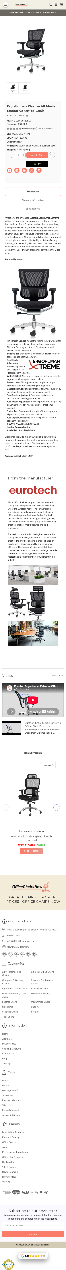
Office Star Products (12, 1157)
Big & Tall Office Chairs (42, 972)
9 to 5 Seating (9, 1167)
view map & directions (18, 947)
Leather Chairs (9, 1001)
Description (33, 191)
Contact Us (8, 1053)
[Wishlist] (52, 155)
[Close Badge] (47, 1253)
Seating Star (8, 1162)
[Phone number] (51, 5)
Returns (6, 1085)
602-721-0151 (14, 935)
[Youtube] (22, 954)
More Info (50, 765)
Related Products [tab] (33, 753)
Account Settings (11, 1115)
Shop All (35, 1007)
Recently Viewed (10, 1110)
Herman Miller (9, 1177)
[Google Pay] (37, 164)
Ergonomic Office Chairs (14, 988)
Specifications (33, 208)
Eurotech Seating (10, 1137)
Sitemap (6, 1063)
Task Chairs (8, 1016)
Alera (5, 1147)
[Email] (16, 170)
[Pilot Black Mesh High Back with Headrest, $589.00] (31, 795)
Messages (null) (10, 1090)
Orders (5, 1080)
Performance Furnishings (15, 1152)
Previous (6, 807)
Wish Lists (7, 1105)
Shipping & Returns (11, 1048)
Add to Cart (31, 851)
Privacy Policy (9, 1043)
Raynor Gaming (10, 1172)
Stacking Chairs (10, 1011)
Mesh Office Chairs (40, 1001)
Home (5, 1033)
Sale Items (7, 1007)
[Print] (24, 170)
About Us (7, 1038)
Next (56, 807)
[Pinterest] (39, 170)
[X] (31, 170)
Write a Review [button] (45, 128)
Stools (34, 1011)
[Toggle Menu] (5, 4)
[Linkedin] (34, 954)
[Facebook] (9, 170)
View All (6, 1181)
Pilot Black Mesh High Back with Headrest (31, 838)
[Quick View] (52, 765)
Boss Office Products (13, 1132)
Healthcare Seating (40, 993)
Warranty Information (33, 200)
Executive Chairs (39, 988)
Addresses (7, 1095)
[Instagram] (28, 954)
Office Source (9, 1142)
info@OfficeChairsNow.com (21, 941)
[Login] (57, 5)
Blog (4, 1058)
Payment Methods (11, 1100)
